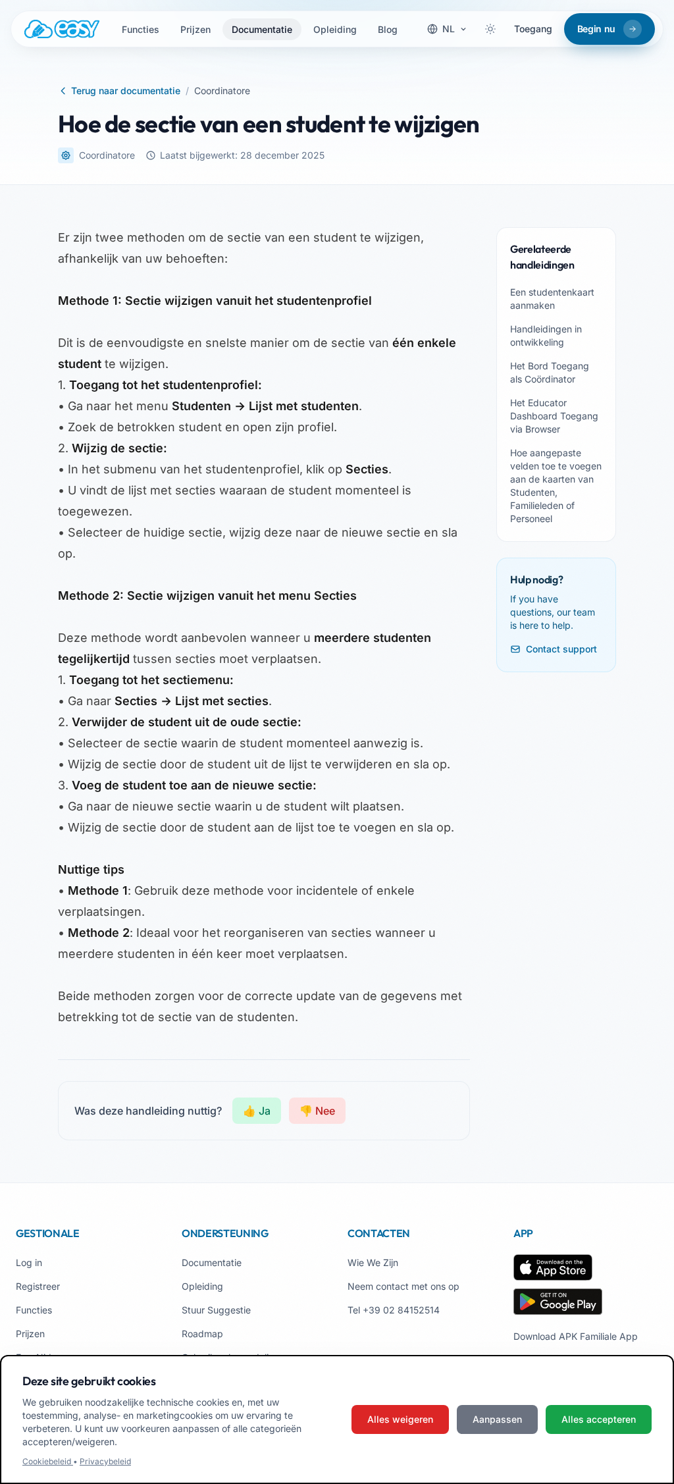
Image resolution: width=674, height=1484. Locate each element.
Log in (29, 1262)
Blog (388, 29)
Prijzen (195, 29)
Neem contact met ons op (403, 1286)
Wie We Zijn (373, 1262)
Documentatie (262, 29)
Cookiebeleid (47, 1461)
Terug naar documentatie (125, 90)
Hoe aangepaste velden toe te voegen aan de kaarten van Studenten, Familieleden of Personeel (556, 485)
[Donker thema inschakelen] (490, 29)
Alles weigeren (400, 1419)
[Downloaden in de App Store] (552, 1267)
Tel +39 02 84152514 (394, 1309)
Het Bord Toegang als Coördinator (549, 372)
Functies (140, 29)
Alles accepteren (598, 1419)
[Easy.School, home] (61, 29)
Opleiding (335, 29)
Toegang (533, 28)
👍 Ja (257, 1110)
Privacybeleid (105, 1461)
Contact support (561, 648)
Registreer (38, 1286)
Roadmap (202, 1333)
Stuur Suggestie (216, 1309)
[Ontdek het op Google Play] (557, 1301)
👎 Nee (317, 1110)
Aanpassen (497, 1419)
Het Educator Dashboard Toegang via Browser (554, 416)
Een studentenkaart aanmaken (552, 298)
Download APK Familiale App (575, 1336)
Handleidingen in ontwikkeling (546, 335)
